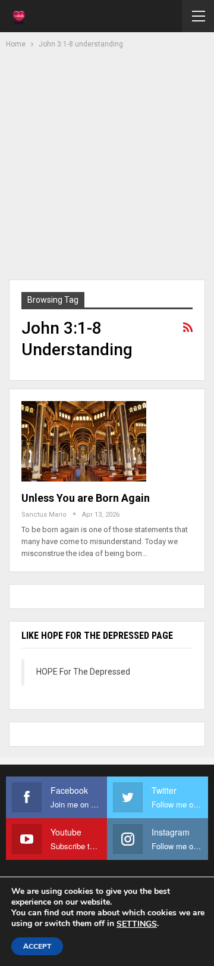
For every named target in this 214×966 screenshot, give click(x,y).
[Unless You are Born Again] (83, 441)
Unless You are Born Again (85, 498)
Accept (37, 946)
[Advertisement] (107, 162)
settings (137, 924)
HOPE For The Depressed (83, 671)
